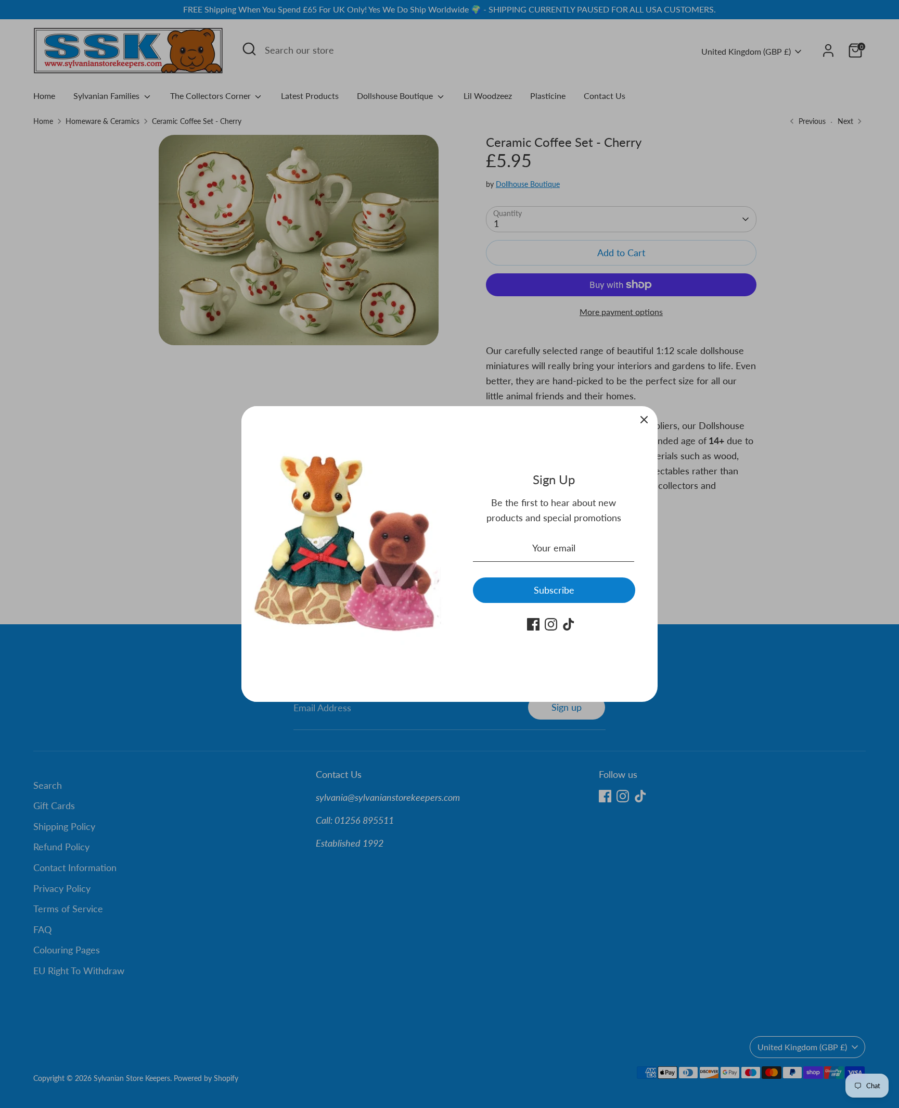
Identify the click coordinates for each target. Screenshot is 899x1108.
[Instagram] (551, 624)
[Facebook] (533, 624)
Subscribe (554, 590)
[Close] (644, 419)
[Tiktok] (568, 624)
